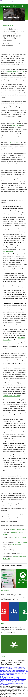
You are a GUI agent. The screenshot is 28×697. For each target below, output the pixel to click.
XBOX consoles (4, 667)
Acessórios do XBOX (5, 669)
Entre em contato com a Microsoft (9, 680)
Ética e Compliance (20, 682)
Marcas (8, 683)
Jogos (1, 676)
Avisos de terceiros (15, 683)
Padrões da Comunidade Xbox (18, 529)
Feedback (5, 670)
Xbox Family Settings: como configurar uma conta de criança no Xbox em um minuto (13, 597)
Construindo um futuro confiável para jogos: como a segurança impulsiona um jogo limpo (13, 662)
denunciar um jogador (21, 542)
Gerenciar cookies (9, 682)
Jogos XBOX (11, 667)
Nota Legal (3, 683)
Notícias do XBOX (16, 669)
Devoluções (24, 673)
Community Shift (16, 125)
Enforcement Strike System (8, 504)
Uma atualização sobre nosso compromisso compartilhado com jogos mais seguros (13, 629)
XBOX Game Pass (19, 667)
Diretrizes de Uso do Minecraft (11, 395)
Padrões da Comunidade (15, 670)
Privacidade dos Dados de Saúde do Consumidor (13, 679)
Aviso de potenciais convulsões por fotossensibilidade (13, 670)
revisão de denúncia (15, 544)
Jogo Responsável (8, 25)
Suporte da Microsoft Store (13, 673)
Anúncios (3, 623)
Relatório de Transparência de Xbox (14, 71)
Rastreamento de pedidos (7, 674)
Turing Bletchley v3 (15, 142)
